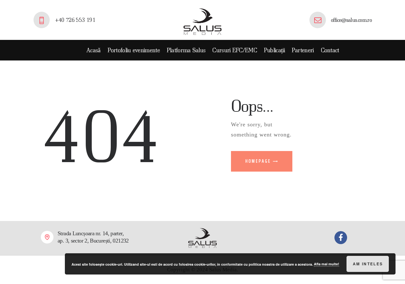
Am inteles (368, 264)
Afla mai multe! (326, 264)
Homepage (258, 161)
